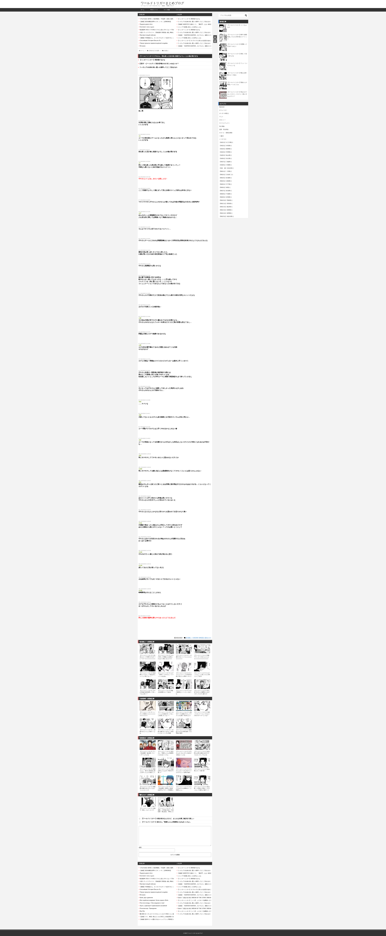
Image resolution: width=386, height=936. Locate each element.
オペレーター (223, 110)
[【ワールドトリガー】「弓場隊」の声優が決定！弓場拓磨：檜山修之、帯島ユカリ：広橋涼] (166, 802)
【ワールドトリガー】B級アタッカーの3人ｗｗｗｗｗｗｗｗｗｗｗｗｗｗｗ (201, 657)
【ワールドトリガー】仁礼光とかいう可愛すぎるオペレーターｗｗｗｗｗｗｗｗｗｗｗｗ (147, 658)
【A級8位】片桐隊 (224, 165)
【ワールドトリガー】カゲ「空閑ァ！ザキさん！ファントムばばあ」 (165, 674)
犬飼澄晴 (195, 638)
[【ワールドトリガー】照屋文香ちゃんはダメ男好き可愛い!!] (166, 762)
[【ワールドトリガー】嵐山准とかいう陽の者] (202, 762)
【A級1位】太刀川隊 (225, 142)
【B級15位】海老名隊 (225, 216)
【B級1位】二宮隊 (224, 171)
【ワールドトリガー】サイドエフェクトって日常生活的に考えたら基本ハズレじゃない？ (184, 675)
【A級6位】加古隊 (224, 158)
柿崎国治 (202, 638)
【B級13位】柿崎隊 (225, 210)
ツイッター (179, 9)
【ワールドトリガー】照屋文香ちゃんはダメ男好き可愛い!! (165, 770)
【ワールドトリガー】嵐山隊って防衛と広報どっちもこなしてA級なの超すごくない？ (202, 789)
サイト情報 (167, 9)
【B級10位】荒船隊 (225, 200)
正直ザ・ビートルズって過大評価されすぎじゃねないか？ (159, 63)
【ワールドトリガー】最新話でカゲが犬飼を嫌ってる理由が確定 (184, 731)
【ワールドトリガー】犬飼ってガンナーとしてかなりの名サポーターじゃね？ (202, 713)
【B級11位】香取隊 (225, 203)
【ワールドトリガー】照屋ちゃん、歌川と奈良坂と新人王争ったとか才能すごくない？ (147, 771)
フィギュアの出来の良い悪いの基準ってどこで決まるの (158, 67)
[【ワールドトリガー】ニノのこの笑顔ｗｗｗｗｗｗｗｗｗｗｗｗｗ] (148, 706)
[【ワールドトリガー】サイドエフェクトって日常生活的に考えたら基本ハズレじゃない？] (184, 666)
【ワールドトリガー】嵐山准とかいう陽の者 (202, 769)
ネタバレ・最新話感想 (225, 132)
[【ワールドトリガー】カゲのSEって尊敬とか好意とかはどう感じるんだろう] (166, 649)
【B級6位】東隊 (224, 187)
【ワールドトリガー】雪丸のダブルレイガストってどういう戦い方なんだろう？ (237, 94)
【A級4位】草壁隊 (224, 152)
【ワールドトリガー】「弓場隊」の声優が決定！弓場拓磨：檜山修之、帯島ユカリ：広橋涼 (165, 811)
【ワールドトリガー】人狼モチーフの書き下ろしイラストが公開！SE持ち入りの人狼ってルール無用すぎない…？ (184, 715)
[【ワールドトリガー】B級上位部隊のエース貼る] (166, 684)
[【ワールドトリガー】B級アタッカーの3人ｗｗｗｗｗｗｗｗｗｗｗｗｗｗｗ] (202, 649)
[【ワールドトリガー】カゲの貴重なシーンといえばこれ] (184, 684)
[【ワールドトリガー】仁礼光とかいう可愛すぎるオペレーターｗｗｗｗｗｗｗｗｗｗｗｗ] (148, 649)
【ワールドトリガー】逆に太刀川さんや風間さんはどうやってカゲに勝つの (202, 692)
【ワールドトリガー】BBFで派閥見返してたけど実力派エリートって (237, 37)
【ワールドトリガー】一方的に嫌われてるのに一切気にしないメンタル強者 (165, 731)
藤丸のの (208, 638)
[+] (228, 113)
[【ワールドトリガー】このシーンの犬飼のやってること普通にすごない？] (166, 706)
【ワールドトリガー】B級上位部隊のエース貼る (165, 691)
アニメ (221, 116)
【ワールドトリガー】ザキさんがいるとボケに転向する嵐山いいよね (184, 753)
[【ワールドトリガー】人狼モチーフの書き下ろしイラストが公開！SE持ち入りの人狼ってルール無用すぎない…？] (184, 706)
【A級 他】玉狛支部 (225, 168)
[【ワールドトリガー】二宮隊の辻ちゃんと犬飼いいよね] (148, 723)
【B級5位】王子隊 (224, 184)
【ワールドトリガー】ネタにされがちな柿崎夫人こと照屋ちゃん (184, 788)
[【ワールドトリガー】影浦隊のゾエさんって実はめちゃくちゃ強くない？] (148, 666)
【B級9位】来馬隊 (224, 197)
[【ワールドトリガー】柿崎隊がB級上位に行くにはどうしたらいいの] (148, 780)
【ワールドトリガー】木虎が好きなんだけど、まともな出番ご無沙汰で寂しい (167, 818)
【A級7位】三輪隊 (224, 161)
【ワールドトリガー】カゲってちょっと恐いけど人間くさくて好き (202, 674)
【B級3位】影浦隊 (224, 178)
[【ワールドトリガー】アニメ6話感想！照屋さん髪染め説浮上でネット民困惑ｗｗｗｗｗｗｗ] (166, 780)
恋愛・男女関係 (223, 129)
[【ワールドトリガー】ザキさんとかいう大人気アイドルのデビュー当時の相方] (184, 762)
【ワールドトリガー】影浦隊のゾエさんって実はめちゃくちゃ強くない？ (147, 674)
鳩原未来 (221, 107)
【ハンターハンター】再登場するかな (152, 60)
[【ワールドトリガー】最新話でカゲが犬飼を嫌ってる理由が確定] (184, 723)
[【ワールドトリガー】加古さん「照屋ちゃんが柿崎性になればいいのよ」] (166, 745)
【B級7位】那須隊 (224, 190)
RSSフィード (154, 9)
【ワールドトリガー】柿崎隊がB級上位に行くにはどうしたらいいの (147, 788)
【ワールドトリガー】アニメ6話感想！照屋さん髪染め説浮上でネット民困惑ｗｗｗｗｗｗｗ (165, 789)
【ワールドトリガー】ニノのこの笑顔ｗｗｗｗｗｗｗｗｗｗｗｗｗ (147, 713)
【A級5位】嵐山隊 (224, 155)
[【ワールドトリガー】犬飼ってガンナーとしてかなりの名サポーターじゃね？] (202, 706)
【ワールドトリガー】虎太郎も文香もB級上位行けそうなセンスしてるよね (202, 753)
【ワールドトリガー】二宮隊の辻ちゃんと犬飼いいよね (147, 731)
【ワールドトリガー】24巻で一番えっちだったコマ (148, 809)
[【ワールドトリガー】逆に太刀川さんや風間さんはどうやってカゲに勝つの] (202, 684)
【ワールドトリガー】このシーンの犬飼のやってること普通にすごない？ (165, 713)
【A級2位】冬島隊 (224, 145)
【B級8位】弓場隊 (224, 194)
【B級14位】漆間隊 (225, 213)
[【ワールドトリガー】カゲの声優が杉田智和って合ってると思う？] (148, 684)
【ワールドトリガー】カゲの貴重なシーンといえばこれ (184, 692)
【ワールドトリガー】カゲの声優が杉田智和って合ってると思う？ (147, 692)
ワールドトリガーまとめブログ (162, 3)
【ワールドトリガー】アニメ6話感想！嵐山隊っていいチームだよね (147, 753)
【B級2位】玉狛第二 (225, 174)
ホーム (142, 9)
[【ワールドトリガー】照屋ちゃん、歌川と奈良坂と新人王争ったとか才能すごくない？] (148, 762)
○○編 (220, 136)
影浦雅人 (189, 638)
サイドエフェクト (224, 123)
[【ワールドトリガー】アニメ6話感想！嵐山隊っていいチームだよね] (148, 745)
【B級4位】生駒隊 (224, 181)
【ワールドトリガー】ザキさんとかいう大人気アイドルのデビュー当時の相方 (184, 770)
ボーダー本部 (223, 113)
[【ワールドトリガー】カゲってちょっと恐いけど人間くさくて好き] (202, 666)
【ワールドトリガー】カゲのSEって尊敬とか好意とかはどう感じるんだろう (165, 657)
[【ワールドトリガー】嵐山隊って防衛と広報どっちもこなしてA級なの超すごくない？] (202, 780)
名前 (140, 847)
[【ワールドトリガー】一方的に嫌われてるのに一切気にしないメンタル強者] (166, 723)
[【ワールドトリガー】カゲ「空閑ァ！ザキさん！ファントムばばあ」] (166, 666)
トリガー (221, 139)
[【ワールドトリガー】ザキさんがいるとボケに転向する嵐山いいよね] (184, 745)
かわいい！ (222, 120)
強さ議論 (221, 126)
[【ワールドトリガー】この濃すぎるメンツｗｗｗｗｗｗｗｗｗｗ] (184, 649)
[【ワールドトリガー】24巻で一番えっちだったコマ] (148, 802)
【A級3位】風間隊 (224, 149)
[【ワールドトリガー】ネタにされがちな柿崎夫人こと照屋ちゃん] (184, 780)
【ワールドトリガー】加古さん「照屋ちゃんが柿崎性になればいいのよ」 (165, 753)
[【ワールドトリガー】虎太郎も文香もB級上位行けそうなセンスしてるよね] (202, 745)
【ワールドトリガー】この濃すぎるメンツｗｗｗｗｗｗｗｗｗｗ (184, 657)
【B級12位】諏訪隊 (225, 206)
